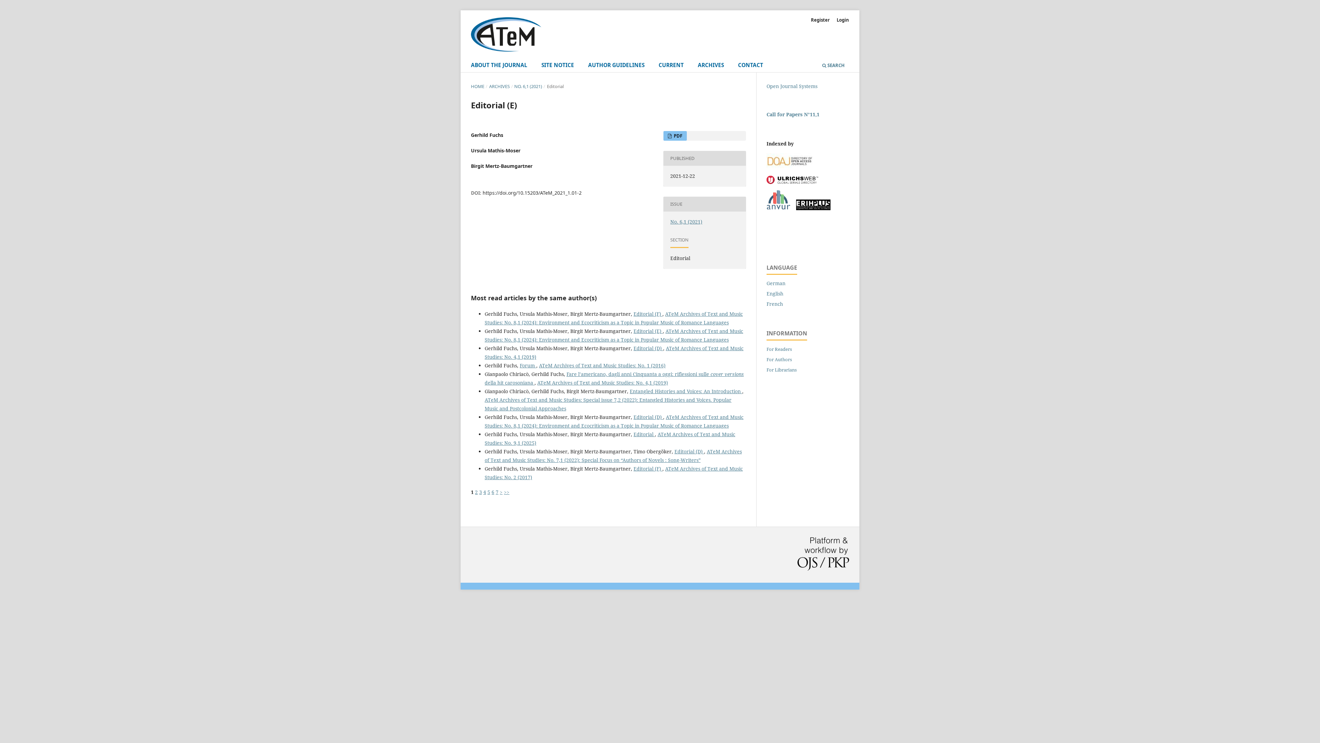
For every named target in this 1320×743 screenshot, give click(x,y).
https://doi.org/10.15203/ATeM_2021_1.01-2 (532, 193)
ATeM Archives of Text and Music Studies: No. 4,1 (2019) (602, 382)
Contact (750, 65)
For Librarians (782, 370)
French (775, 304)
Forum (528, 365)
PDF (677, 136)
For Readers (779, 349)
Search (835, 65)
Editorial (644, 434)
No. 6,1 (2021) (528, 86)
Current (671, 65)
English (775, 293)
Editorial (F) (648, 314)
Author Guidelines (616, 65)
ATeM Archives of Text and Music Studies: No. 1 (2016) (602, 365)
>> (506, 492)
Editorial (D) (648, 348)
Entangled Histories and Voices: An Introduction (686, 391)
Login (843, 20)
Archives (711, 65)
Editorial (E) (648, 331)
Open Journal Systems (792, 86)
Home (477, 86)
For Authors (779, 359)
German (776, 283)
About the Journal (499, 65)
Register (820, 20)
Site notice (557, 65)
